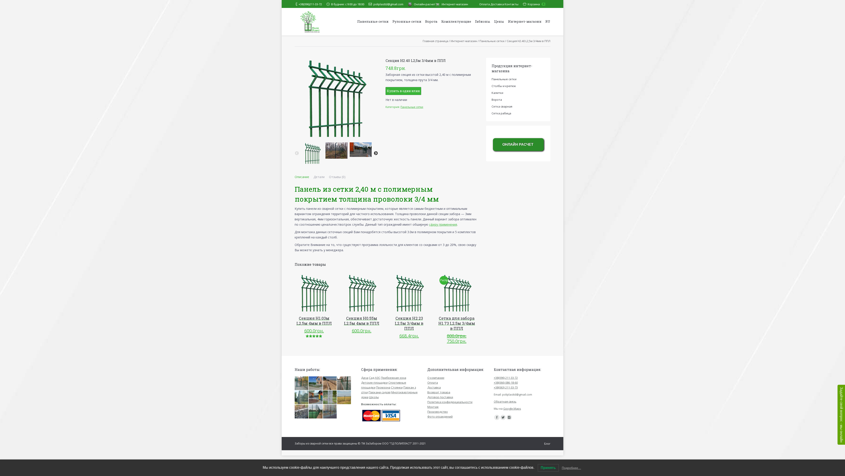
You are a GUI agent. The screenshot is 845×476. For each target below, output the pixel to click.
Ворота (497, 100)
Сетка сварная (502, 106)
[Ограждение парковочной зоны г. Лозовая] (344, 383)
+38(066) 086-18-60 (506, 383)
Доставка (497, 4)
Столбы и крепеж (504, 86)
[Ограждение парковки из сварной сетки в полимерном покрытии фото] (330, 397)
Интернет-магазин (455, 4)
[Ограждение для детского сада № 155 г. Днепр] (302, 383)
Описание (302, 177)
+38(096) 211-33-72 (506, 378)
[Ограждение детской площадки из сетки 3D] (330, 412)
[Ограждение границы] (344, 397)
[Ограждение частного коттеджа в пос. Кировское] (316, 383)
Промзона (383, 387)
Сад (371, 378)
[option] (312, 153)
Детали (319, 177)
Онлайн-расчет (424, 4)
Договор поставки (440, 397)
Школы (374, 397)
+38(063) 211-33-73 (506, 387)
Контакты (511, 4)
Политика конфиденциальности (449, 402)
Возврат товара (438, 392)
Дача (364, 378)
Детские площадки (374, 383)
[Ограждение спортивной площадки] (316, 412)
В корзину (308, 293)
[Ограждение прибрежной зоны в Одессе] (330, 383)
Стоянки (397, 387)
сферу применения (443, 224)
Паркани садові (380, 392)
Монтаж (433, 407)
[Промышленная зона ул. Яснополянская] (302, 397)
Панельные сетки (491, 41)
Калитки (497, 93)
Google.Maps (512, 409)
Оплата (484, 4)
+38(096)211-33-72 (310, 4)
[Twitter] (503, 417)
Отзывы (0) (337, 177)
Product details (320, 293)
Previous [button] (297, 153)
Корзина (536, 4)
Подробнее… (571, 468)
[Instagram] (509, 417)
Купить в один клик (403, 91)
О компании (435, 378)
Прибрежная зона (393, 378)
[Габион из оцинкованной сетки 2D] (302, 412)
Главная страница (435, 41)
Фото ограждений (440, 416)
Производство (437, 412)
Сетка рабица (501, 113)
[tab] (302, 177)
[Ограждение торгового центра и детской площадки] (316, 397)
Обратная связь (505, 401)
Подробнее (403, 293)
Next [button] (376, 153)
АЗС (377, 378)
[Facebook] (497, 417)
